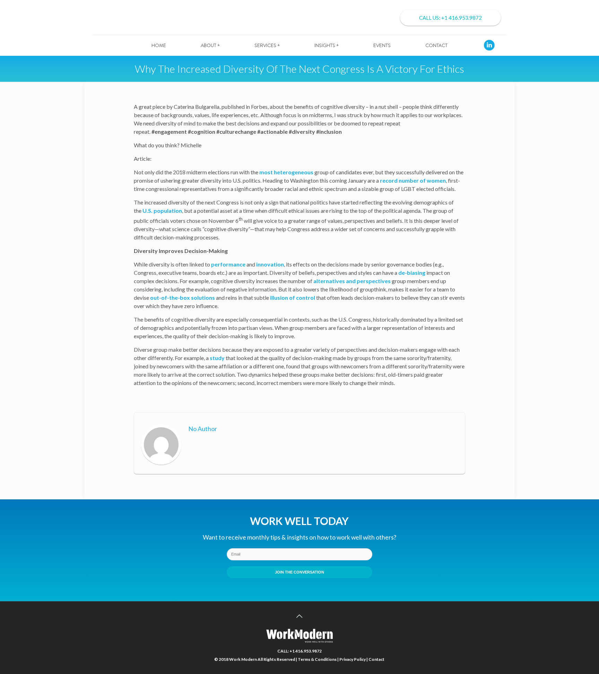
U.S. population (162, 210)
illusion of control (292, 297)
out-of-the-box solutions (182, 297)
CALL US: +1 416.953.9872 (450, 18)
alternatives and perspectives (352, 281)
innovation (270, 264)
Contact (376, 659)
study (217, 357)
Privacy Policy (352, 659)
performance (228, 264)
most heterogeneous (286, 172)
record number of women (413, 180)
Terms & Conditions (317, 659)
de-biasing (411, 272)
